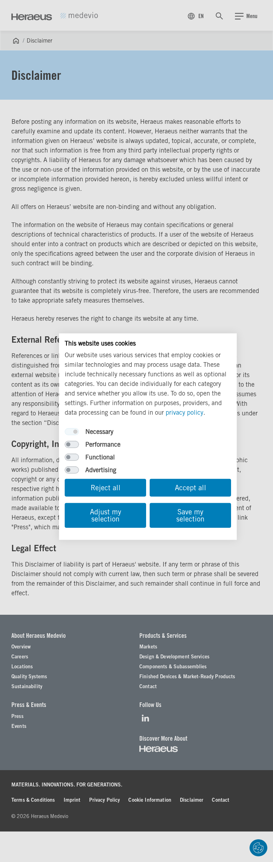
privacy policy (184, 412)
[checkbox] (72, 431)
